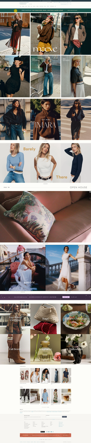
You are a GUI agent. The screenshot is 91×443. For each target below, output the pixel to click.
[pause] (90, 191)
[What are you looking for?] (67, 4)
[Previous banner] (22, 1)
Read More (21, 412)
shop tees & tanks (45, 183)
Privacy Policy (53, 419)
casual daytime (60, 411)
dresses (32, 411)
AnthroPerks (61, 423)
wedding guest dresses (54, 411)
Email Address (47, 415)
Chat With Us (61, 426)
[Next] (70, 376)
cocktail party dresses (49, 411)
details (28, 2)
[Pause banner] (71, 1)
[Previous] (20, 376)
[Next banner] (69, 1)
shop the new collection (45, 243)
